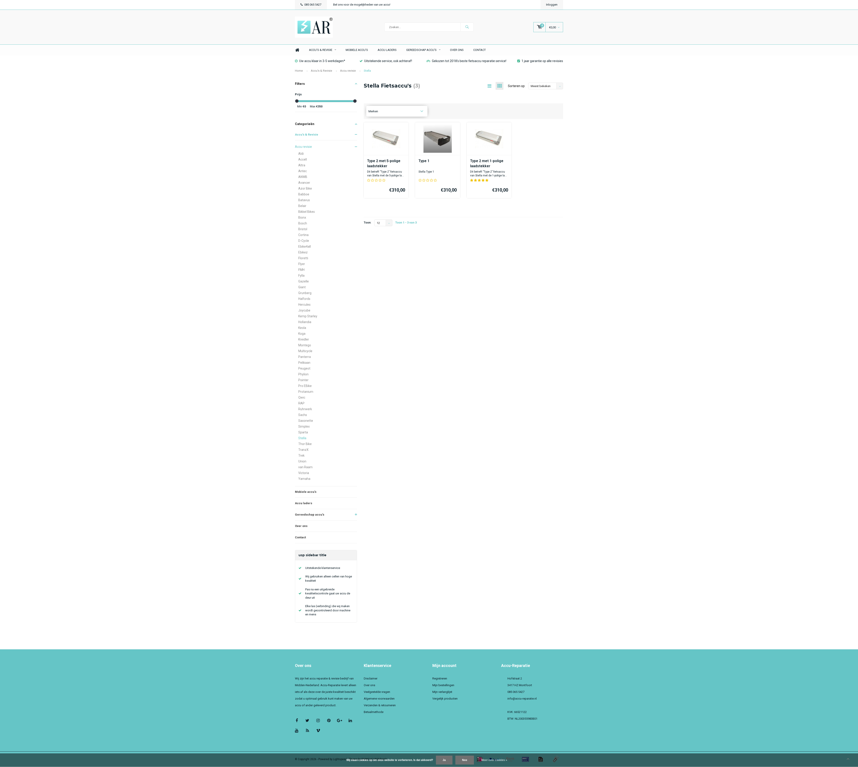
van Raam (305, 467)
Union (302, 461)
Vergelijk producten (445, 698)
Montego (304, 345)
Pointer (303, 380)
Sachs (302, 415)
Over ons (457, 50)
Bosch (302, 223)
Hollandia (304, 322)
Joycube (304, 310)
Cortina (303, 235)
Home (297, 50)
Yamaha (304, 479)
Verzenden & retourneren (380, 705)
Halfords (304, 299)
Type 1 (423, 161)
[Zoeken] (467, 27)
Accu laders (387, 50)
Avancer (304, 182)
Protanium (305, 391)
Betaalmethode (373, 712)
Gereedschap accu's (421, 50)
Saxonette (305, 420)
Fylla (301, 275)
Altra (301, 165)
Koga (301, 333)
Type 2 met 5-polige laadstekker (383, 163)
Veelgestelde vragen (377, 692)
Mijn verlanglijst (442, 692)
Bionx (302, 217)
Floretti (303, 258)
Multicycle (305, 351)
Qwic (301, 397)
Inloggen (551, 4)
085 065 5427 (312, 4)
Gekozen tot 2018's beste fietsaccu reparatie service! (469, 61)
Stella (367, 70)
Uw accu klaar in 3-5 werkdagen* (322, 61)
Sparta (303, 432)
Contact (479, 50)
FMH (301, 270)
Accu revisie (348, 70)
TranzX (303, 449)
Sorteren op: (516, 86)
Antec (302, 171)
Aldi (301, 153)
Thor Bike (305, 444)
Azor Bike (305, 188)
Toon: (367, 222)
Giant (302, 287)
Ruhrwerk (305, 409)
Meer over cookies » (494, 760)
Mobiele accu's (357, 50)
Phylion (303, 374)
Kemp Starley (307, 316)
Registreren (439, 678)
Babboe (303, 194)
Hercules (304, 304)
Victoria (303, 473)
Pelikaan (304, 362)
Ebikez (303, 252)
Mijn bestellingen (443, 685)
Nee (464, 760)
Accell (302, 159)
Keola (302, 328)
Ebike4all (304, 246)
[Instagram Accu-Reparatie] (318, 720)
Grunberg (304, 293)
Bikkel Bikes (306, 211)
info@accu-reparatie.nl (522, 698)
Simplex (304, 426)
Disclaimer (370, 678)
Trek (301, 455)
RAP (301, 403)
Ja (444, 760)
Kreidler (303, 339)
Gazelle (303, 281)
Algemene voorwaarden (379, 698)
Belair (302, 206)
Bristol (302, 229)
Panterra (304, 357)
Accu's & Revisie (320, 50)
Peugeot (304, 368)
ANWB (302, 177)
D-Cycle (303, 240)
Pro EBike (305, 386)
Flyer (301, 264)
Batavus (304, 200)
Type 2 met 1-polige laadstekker (486, 163)
